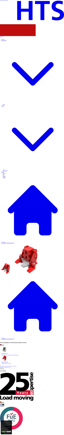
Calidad (4, 104)
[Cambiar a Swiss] (3, 174)
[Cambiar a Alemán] (4, 173)
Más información (3, 426)
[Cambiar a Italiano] (4, 176)
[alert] (6, 427)
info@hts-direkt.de (4, 371)
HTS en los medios (5, 170)
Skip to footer (6, 0)
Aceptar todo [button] (3, 431)
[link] (32, 351)
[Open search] (0, 37)
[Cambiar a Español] (4, 177)
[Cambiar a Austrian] (3, 175)
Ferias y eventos (5, 171)
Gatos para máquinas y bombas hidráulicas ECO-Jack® (7, 242)
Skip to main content (2, 0)
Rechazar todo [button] (8, 431)
